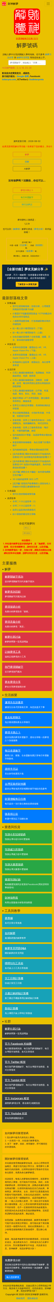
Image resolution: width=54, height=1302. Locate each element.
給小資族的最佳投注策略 (24, 514)
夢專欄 (9, 918)
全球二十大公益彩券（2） (25, 501)
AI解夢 (27, 168)
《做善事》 (29, 251)
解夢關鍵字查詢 (14, 576)
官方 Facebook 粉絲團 (18, 1043)
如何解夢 (10, 933)
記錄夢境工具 (13, 651)
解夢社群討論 (13, 636)
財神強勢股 (11, 897)
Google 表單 (23, 76)
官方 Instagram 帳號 (17, 1098)
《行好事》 (23, 245)
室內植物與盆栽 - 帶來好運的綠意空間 (30, 449)
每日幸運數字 (27, 197)
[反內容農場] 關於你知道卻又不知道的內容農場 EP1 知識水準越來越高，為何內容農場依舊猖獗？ (32, 464)
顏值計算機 (11, 1008)
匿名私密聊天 (13, 717)
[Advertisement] (27, 110)
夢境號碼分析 (13, 606)
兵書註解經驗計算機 (16, 993)
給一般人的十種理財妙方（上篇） (28, 332)
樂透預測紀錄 (13, 879)
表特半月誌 (11, 768)
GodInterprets (36, 79)
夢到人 (27, 528)
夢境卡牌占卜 (27, 190)
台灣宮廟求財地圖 (15, 783)
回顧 (27, 161)
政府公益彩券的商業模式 (24, 509)
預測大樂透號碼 (14, 864)
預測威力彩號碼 (14, 849)
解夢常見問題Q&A (15, 948)
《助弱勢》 (39, 245)
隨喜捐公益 (11, 814)
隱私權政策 (32, 1298)
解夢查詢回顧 (13, 591)
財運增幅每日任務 (27, 38)
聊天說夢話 (27, 204)
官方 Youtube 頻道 (16, 1113)
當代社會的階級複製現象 (24, 494)
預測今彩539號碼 (15, 834)
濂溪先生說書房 (14, 702)
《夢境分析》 (38, 229)
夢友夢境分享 (13, 682)
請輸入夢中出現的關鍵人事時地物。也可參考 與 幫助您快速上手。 (27, 56)
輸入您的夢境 (13, 1277)
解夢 (27, 154)
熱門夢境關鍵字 (14, 666)
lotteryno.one (9, 79)
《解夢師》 (16, 229)
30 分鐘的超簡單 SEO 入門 (25, 479)
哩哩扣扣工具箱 (14, 963)
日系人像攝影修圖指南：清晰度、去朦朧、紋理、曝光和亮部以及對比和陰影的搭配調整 (31, 383)
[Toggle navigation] (48, 3)
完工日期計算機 (14, 978)
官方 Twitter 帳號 (15, 1062)
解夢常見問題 (23, 57)
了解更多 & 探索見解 (27, 284)
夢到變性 (27, 533)
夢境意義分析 (13, 621)
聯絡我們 (20, 1298)
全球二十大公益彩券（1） (25, 505)
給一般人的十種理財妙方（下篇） (28, 328)
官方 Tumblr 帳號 (15, 1080)
